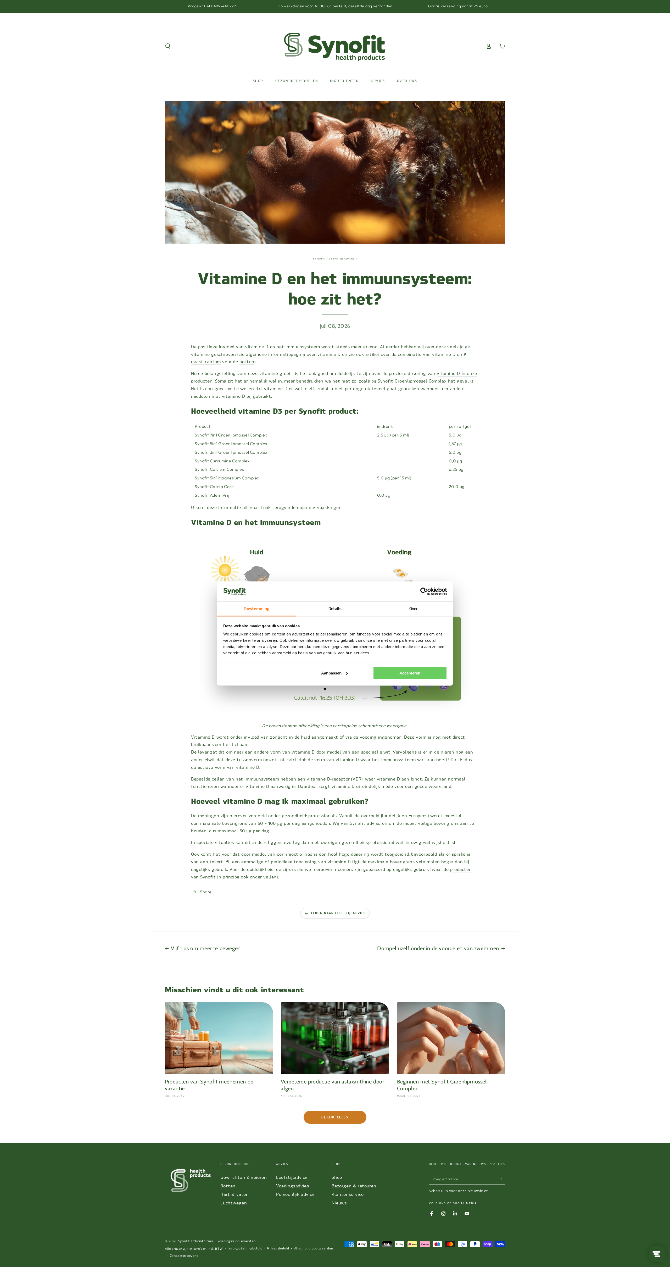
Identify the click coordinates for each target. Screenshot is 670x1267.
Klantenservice (348, 1194)
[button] (168, 46)
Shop (337, 1177)
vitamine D (448, 373)
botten (246, 361)
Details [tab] (335, 608)
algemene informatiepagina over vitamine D (293, 354)
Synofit (319, 258)
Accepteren (409, 673)
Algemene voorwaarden (313, 1248)
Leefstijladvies (292, 1177)
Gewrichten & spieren (243, 1177)
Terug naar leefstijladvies (338, 913)
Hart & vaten (234, 1194)
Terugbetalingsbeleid (245, 1248)
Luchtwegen (233, 1202)
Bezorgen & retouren (354, 1185)
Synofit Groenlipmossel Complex (412, 381)
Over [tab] (413, 608)
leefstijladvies (342, 258)
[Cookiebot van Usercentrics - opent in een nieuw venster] (424, 591)
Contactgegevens (184, 1256)
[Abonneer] (502, 1179)
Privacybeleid (278, 1248)
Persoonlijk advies (295, 1194)
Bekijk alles (335, 1117)
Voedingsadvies (292, 1185)
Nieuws (339, 1202)
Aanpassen (331, 673)
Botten (228, 1185)
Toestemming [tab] (256, 608)
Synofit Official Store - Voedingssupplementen (217, 1241)
